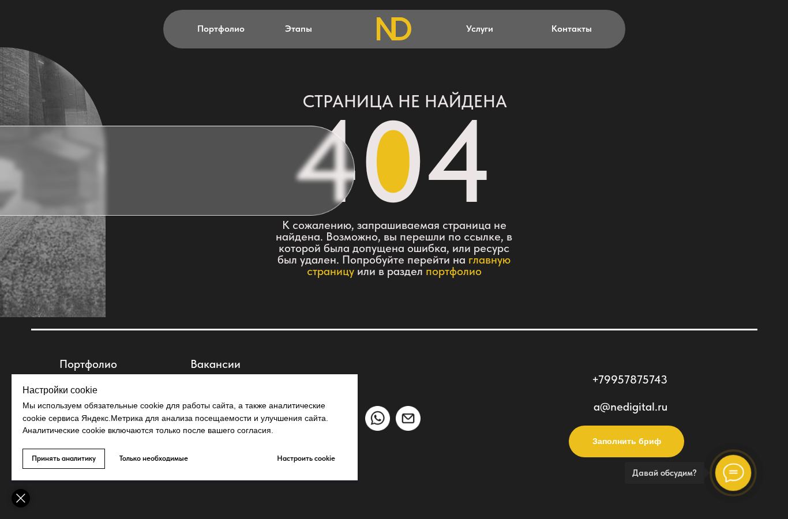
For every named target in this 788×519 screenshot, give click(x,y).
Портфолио (221, 28)
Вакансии (215, 364)
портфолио (454, 271)
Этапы (298, 28)
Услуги (479, 28)
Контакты (571, 28)
